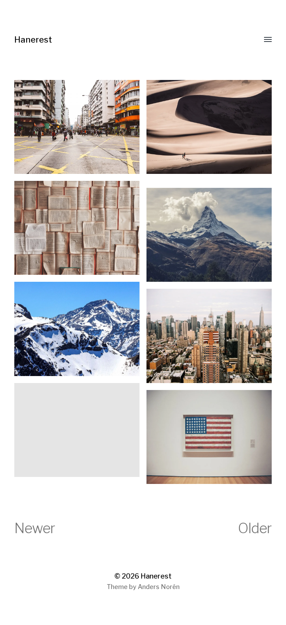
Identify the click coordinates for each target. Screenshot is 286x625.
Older (255, 528)
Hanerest (33, 40)
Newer (34, 528)
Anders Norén (159, 586)
